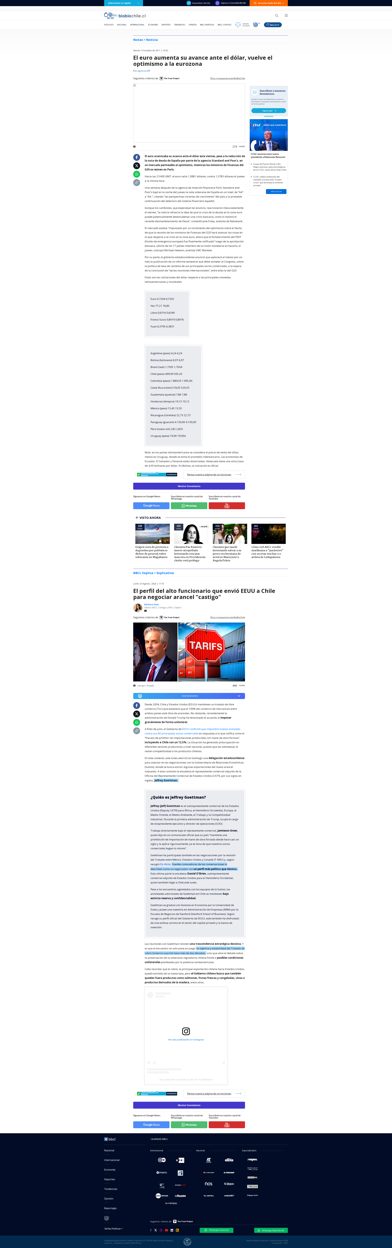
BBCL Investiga (207, 24)
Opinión (192, 24)
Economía (153, 24)
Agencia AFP (143, 71)
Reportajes (110, 1208)
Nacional (121, 24)
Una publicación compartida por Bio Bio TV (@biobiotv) (186, 1079)
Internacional (137, 24)
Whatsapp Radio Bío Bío (273, 1230)
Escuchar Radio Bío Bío (269, 3)
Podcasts (108, 24)
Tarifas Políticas (112, 1228)
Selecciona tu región (119, 3)
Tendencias (179, 24)
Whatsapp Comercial (218, 1230)
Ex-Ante (165, 864)
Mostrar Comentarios (189, 486)
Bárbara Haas (151, 604)
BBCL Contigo (224, 24)
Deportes (166, 24)
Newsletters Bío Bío (201, 3)
